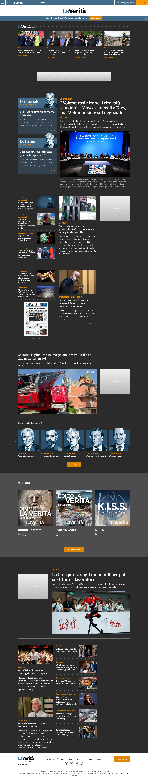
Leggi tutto (92, 258)
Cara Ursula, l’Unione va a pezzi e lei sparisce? (36, 153)
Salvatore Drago (68, 117)
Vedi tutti (74, 464)
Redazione (81, 759)
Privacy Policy (74, 773)
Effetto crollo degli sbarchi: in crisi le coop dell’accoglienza (66, 716)
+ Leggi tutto (50, 130)
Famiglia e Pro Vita (25, 233)
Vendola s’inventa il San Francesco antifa (31, 724)
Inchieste (59, 727)
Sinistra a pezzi (24, 720)
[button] (57, 391)
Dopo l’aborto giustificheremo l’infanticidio (25, 238)
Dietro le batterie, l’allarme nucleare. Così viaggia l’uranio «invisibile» (26, 293)
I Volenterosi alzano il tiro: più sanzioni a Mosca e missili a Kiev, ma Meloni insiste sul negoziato (93, 107)
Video (35, 3)
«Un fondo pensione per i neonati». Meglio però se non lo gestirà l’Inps (66, 667)
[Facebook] (66, 764)
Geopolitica (22, 248)
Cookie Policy (84, 773)
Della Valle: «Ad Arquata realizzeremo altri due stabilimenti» (84, 52)
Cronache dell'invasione (65, 694)
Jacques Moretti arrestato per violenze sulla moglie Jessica (66, 732)
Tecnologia (57, 569)
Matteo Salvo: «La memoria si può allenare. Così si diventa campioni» (26, 205)
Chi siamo (50, 759)
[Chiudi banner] (145, 18)
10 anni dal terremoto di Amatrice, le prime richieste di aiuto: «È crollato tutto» (115, 52)
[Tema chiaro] (108, 2)
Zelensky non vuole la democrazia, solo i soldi (66, 650)
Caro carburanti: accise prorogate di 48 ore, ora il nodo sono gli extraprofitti (76, 229)
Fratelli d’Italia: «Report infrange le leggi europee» (33, 672)
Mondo (59, 646)
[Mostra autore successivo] (133, 440)
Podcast (43, 3)
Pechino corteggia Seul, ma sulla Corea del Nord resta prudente (26, 254)
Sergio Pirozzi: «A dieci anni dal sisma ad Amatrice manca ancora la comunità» (77, 303)
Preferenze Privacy (96, 773)
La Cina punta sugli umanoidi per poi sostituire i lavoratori (88, 577)
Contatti (98, 759)
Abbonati (142, 3)
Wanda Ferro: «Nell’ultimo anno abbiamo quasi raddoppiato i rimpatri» (66, 700)
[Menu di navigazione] (3, 3)
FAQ (90, 759)
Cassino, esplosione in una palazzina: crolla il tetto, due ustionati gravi (55, 357)
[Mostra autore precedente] (15, 440)
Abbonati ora (95, 18)
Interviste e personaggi (70, 297)
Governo (63, 223)
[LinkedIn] (81, 764)
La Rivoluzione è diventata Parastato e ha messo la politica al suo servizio (26, 278)
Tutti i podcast (74, 549)
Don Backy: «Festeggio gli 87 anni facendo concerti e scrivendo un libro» (26, 223)
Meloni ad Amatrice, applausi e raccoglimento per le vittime (30, 51)
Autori (71, 759)
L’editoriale (61, 759)
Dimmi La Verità (29, 530)
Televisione (22, 668)
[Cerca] (8, 3)
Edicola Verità (66, 530)
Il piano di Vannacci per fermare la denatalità (66, 682)
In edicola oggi (36, 338)
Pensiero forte (23, 271)
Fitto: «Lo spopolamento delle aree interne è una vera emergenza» (58, 52)
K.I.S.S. (100, 530)
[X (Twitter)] (71, 764)
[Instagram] (76, 764)
